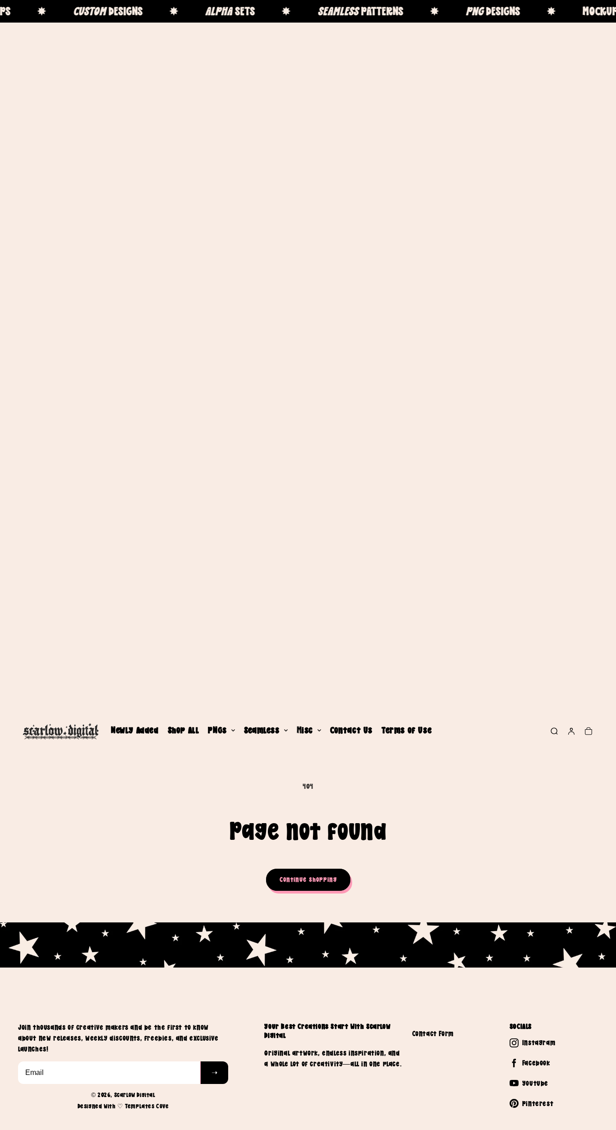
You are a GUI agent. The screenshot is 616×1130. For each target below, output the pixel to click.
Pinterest (537, 1103)
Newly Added (135, 730)
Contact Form (433, 1033)
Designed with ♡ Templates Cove (123, 1106)
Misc (305, 730)
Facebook (536, 1063)
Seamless (262, 730)
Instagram (538, 1042)
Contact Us (351, 730)
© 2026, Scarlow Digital (123, 1094)
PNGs (217, 730)
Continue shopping (308, 879)
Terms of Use (407, 730)
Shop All (183, 730)
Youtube (535, 1083)
